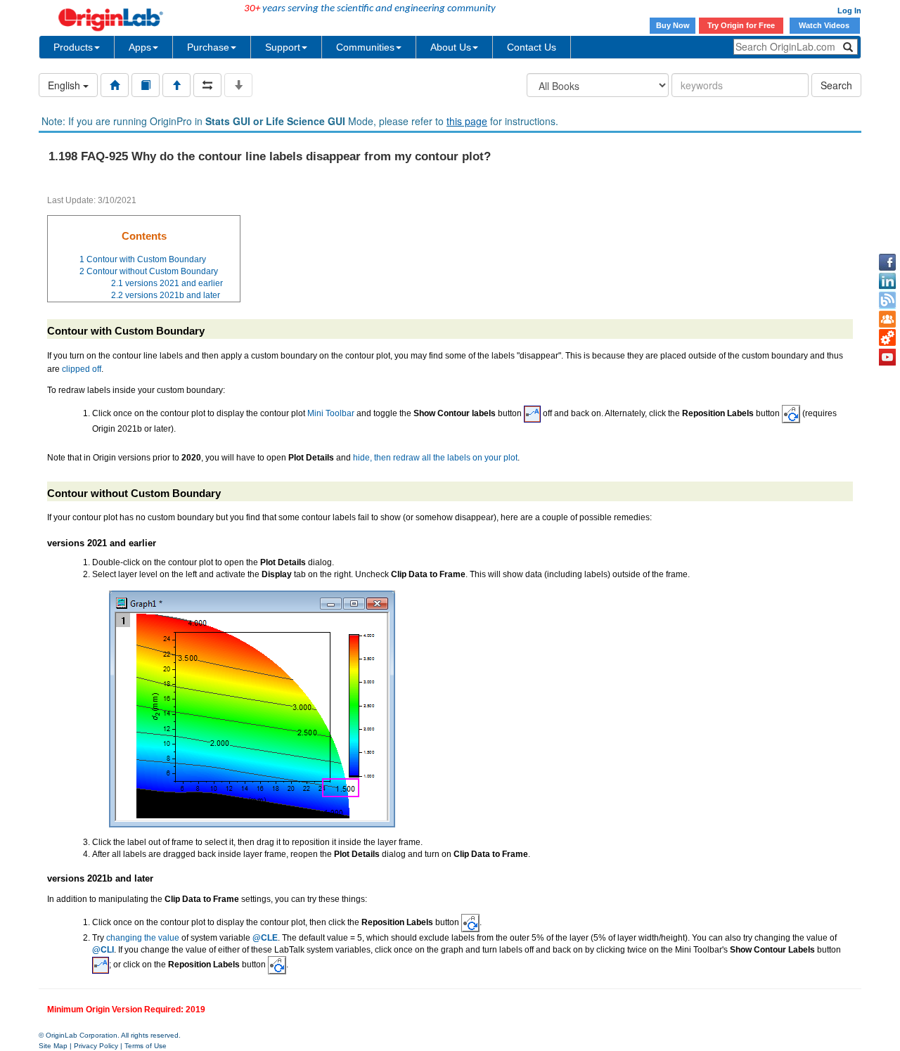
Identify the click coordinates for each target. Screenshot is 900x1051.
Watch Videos (825, 25)
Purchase (208, 47)
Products (73, 47)
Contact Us (531, 47)
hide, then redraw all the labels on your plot (435, 458)
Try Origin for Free (741, 25)
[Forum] (887, 319)
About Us (450, 47)
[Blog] (887, 300)
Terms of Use (145, 1046)
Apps (140, 47)
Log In (849, 10)
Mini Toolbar (330, 413)
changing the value (142, 938)
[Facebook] (887, 262)
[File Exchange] (887, 338)
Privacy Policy (96, 1046)
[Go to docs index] (115, 85)
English (65, 85)
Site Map (53, 1046)
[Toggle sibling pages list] (207, 85)
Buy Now (673, 25)
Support (282, 47)
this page (466, 121)
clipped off (81, 369)
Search (836, 85)
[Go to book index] (145, 85)
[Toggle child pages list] (238, 85)
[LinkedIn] (887, 281)
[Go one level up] (176, 85)
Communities (365, 47)
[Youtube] (887, 357)
